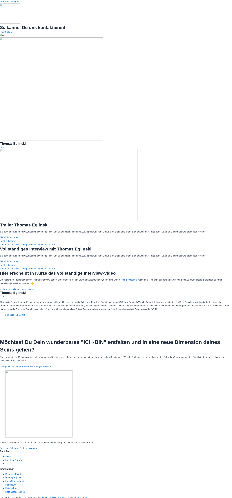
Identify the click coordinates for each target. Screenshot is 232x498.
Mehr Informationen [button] (9, 237)
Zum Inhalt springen (9, 2)
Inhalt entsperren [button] (8, 241)
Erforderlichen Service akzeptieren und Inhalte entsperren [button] (27, 244)
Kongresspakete (129, 280)
